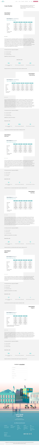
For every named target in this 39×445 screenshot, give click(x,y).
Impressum (24, 443)
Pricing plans (22, 1)
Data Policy (14, 443)
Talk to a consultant (36, 1)
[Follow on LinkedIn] (25, 433)
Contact (31, 1)
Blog (29, 1)
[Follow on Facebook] (24, 433)
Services (16, 1)
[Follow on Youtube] (31, 433)
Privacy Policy (21, 443)
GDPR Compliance (18, 443)
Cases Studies (26, 1)
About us (20, 1)
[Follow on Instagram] (27, 433)
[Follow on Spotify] (29, 433)
